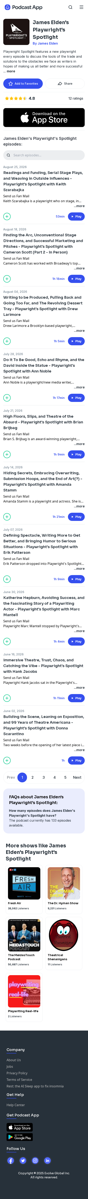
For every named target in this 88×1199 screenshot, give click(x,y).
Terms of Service (19, 1079)
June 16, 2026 (13, 654)
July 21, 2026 (12, 410)
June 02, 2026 (13, 711)
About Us (14, 1060)
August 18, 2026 (14, 229)
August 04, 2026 (15, 291)
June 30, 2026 (13, 592)
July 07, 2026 (13, 529)
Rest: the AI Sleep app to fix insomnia (35, 1086)
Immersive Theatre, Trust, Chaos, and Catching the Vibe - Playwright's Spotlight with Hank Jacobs (43, 666)
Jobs (10, 1066)
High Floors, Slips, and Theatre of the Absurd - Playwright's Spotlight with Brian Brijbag (43, 422)
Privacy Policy (17, 1073)
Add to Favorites (26, 83)
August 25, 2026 (15, 167)
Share (68, 83)
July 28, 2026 (13, 354)
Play (78, 216)
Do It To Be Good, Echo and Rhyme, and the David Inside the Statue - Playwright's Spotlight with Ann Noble (43, 365)
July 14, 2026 (13, 467)
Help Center (16, 1105)
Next (77, 777)
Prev (11, 777)
